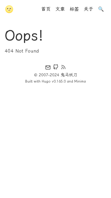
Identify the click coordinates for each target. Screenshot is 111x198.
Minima (80, 81)
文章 (60, 9)
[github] (55, 68)
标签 (74, 9)
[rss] (63, 68)
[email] (48, 68)
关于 (88, 9)
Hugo (46, 81)
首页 (46, 9)
